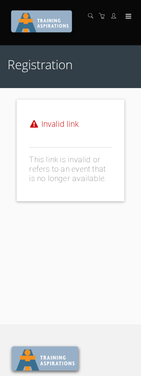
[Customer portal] (115, 16)
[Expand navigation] (127, 17)
